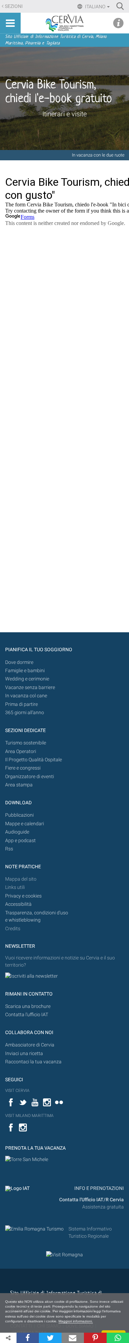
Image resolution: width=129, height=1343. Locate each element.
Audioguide (17, 832)
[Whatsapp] (118, 1338)
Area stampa (19, 785)
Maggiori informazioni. (75, 1321)
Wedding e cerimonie (27, 679)
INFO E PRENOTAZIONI (98, 1188)
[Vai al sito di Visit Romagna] (64, 1254)
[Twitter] (50, 1338)
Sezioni (14, 6)
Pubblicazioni (19, 815)
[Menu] (10, 23)
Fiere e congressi (23, 768)
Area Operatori (20, 751)
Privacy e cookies (23, 896)
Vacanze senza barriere (30, 687)
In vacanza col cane (26, 696)
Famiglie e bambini (25, 671)
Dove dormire (19, 662)
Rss (9, 849)
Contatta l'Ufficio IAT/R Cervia (91, 1200)
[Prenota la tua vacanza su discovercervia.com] (26, 1159)
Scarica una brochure (28, 1006)
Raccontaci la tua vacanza (33, 1062)
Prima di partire (21, 704)
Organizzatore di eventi (29, 777)
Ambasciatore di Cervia (29, 1045)
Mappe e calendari (24, 824)
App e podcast (20, 841)
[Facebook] (28, 1338)
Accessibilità (18, 904)
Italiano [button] (95, 6)
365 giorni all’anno (24, 713)
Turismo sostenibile (25, 743)
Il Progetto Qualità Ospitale (33, 760)
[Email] (73, 1338)
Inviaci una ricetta (24, 1053)
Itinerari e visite (64, 114)
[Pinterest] (95, 1338)
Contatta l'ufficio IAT (26, 1015)
